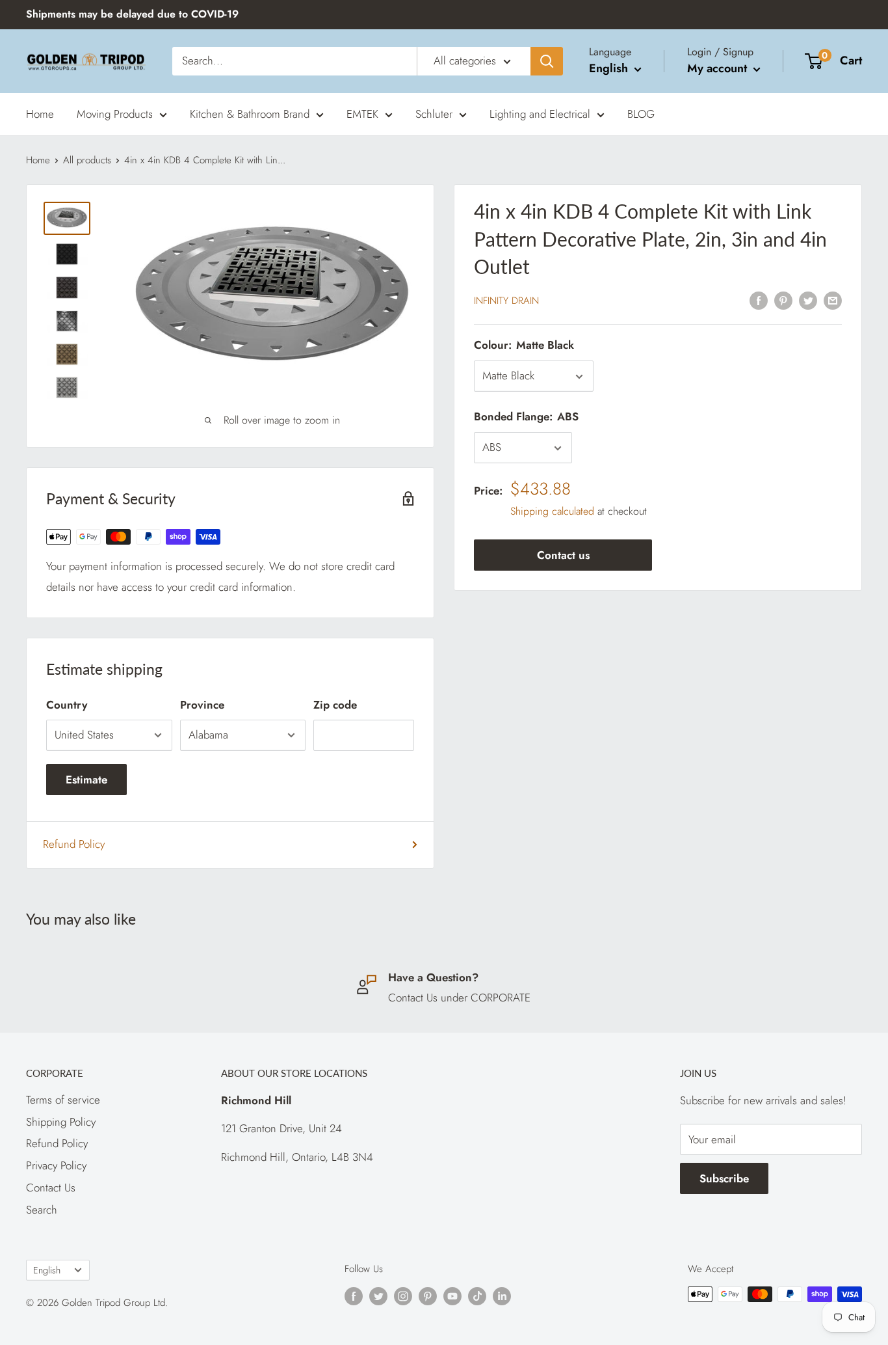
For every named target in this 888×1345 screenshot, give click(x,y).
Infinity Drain (506, 301)
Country (66, 705)
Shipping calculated (552, 511)
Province (202, 705)
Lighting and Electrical (540, 113)
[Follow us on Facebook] (354, 1296)
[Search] (546, 61)
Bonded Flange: (526, 417)
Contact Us (50, 1187)
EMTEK (362, 113)
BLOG (641, 113)
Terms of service (63, 1099)
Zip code (335, 705)
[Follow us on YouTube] (452, 1296)
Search (41, 1209)
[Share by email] (833, 300)
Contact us (563, 555)
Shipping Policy (61, 1122)
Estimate (86, 779)
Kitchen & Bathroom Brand (249, 113)
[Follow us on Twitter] (378, 1296)
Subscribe (724, 1178)
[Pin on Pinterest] (783, 300)
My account (718, 68)
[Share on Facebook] (759, 300)
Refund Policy (74, 844)
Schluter (433, 113)
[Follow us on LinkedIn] (502, 1296)
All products (87, 160)
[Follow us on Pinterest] (428, 1296)
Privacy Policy (56, 1165)
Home (40, 113)
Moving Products (115, 113)
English (46, 1270)
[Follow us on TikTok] (477, 1296)
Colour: (524, 345)
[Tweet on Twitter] (808, 300)
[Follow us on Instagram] (403, 1296)
